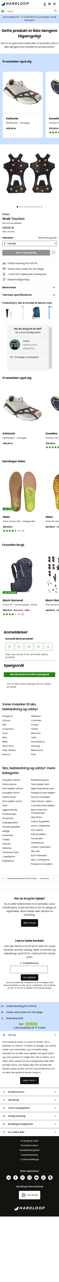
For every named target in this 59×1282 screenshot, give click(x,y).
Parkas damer (9, 784)
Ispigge (6, 831)
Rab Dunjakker (38, 834)
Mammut (36, 733)
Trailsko (6, 840)
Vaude (34, 729)
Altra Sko (35, 851)
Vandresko (7, 835)
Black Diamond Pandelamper (39, 811)
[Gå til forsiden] (4, 878)
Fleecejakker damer (12, 789)
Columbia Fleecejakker (43, 806)
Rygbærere (8, 861)
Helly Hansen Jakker (41, 801)
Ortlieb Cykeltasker (41, 847)
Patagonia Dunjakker (41, 864)
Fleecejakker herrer (12, 801)
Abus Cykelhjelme (40, 860)
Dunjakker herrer (11, 793)
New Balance (38, 742)
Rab (4, 725)
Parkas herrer (9, 797)
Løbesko (6, 844)
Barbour (6, 755)
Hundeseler (37, 839)
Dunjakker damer (11, 780)
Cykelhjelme (8, 857)
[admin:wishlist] (53, 253)
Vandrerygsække (11, 827)
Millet (5, 742)
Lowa (5, 733)
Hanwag (35, 746)
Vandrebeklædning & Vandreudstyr (22, 878)
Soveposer (7, 818)
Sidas (6, 214)
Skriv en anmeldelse (12, 223)
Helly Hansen (9, 750)
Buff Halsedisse (39, 856)
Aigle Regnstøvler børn (42, 789)
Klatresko (7, 848)
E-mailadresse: (29, 963)
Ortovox (6, 720)
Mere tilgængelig (26, 252)
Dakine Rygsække (40, 822)
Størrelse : (8, 238)
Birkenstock (37, 750)
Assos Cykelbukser (40, 826)
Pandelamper (9, 814)
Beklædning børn (40, 780)
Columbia (36, 720)
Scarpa (34, 725)
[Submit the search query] (55, 11)
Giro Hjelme (37, 830)
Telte (4, 806)
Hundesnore (37, 843)
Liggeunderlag (9, 810)
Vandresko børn (10, 852)
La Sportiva (8, 729)
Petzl (33, 755)
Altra (4, 738)
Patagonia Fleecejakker (43, 793)
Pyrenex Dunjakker (40, 797)
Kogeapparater (10, 823)
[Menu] (2, 11)
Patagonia (7, 716)
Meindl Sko (36, 817)
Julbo (34, 738)
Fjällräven (36, 716)
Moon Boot (8, 746)
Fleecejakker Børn (40, 784)
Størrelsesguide (47, 238)
